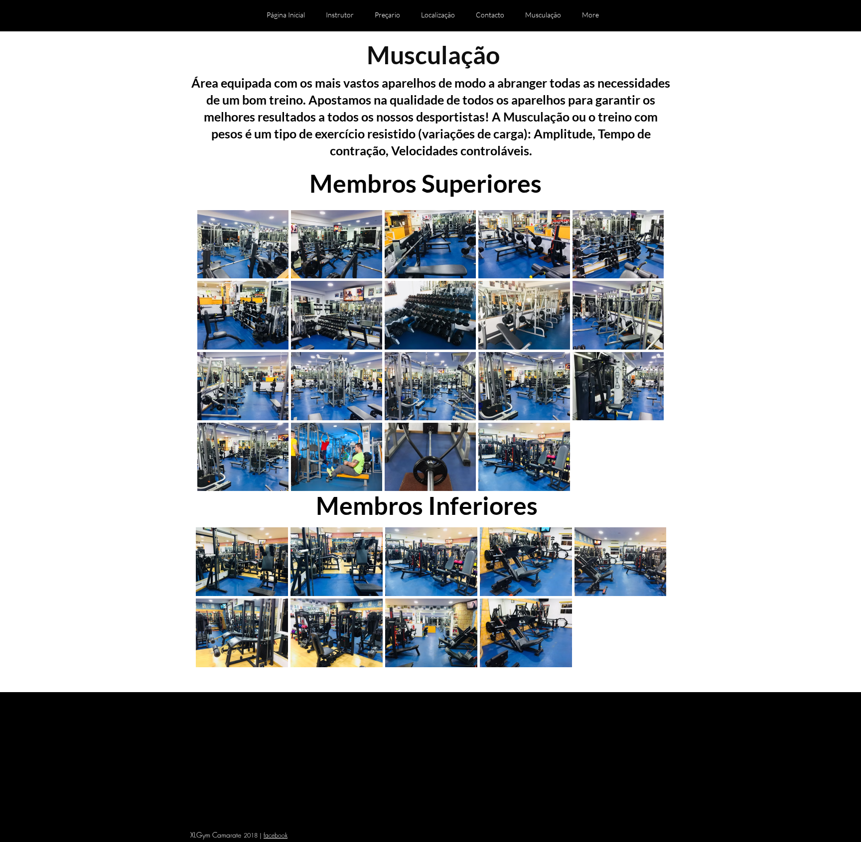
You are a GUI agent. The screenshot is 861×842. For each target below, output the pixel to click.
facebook (275, 835)
